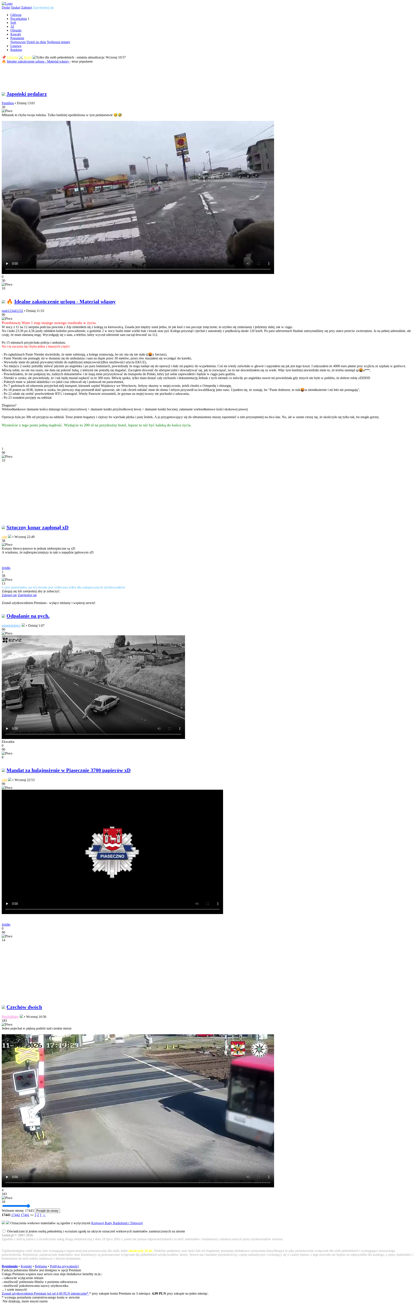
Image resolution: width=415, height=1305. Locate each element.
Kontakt (26, 1266)
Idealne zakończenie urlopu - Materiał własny (38, 61)
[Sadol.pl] (7, 3)
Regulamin (10, 1266)
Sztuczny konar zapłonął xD (37, 527)
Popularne (17, 38)
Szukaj (15, 7)
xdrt (4, 537)
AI (12, 26)
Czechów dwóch (24, 1007)
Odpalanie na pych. (27, 616)
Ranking (16, 50)
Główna (15, 15)
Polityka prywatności (64, 1266)
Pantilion (8, 103)
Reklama (41, 1266)
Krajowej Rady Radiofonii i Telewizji (117, 1223)
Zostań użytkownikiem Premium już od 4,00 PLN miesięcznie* (45, 1293)
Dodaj (6, 7)
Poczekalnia (18, 19)
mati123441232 (12, 311)
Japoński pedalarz (26, 94)
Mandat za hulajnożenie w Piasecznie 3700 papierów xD (68, 770)
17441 (25, 1215)
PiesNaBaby (10, 1017)
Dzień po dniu (36, 42)
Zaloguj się (9, 595)
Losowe (15, 46)
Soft (13, 22)
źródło (6, 568)
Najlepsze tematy (58, 42)
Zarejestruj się (43, 7)
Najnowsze (18, 42)
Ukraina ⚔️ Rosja (19, 57)
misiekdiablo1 (11, 625)
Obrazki (15, 30)
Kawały (15, 34)
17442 (15, 1215)
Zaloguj (26, 7)
